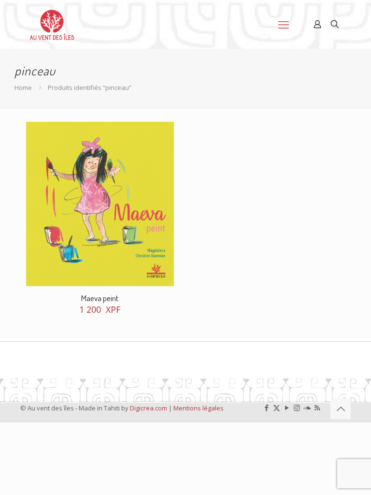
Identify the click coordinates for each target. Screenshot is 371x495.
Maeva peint (99, 298)
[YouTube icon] (286, 407)
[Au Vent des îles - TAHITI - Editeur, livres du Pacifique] (52, 24)
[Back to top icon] (340, 409)
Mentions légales (198, 408)
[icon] (307, 407)
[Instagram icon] (296, 407)
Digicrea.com (148, 408)
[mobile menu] (283, 24)
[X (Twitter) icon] (276, 407)
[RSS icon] (317, 407)
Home (23, 87)
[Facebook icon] (266, 407)
